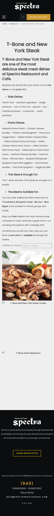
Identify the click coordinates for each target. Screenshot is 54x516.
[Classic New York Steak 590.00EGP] (27, 276)
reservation (15, 235)
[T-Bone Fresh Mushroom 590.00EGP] (27, 375)
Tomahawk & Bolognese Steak (17, 202)
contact (28, 235)
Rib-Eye (38, 202)
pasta (19, 89)
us (33, 235)
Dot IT (26, 476)
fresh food (17, 216)
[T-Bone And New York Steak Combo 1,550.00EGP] (27, 326)
